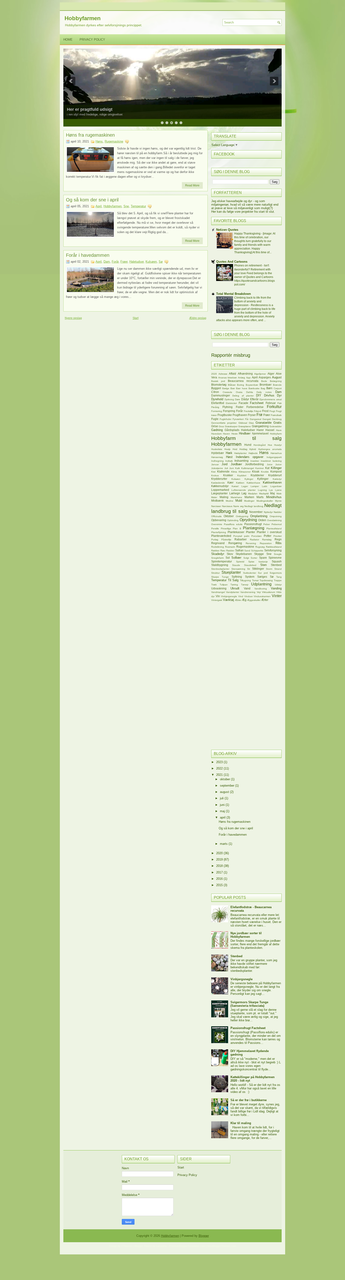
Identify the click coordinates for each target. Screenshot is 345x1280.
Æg (244, 599)
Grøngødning (260, 426)
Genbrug (277, 419)
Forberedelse (255, 406)
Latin (264, 486)
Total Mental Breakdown (233, 294)
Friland (257, 411)
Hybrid (252, 449)
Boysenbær (252, 385)
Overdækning (274, 520)
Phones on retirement (248, 265)
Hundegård (259, 445)
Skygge (259, 553)
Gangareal (255, 419)
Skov (230, 553)
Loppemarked (220, 489)
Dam (107, 261)
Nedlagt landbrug (253, 506)
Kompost (276, 471)
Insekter (254, 461)
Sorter (254, 558)
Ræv (222, 550)
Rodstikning (217, 547)
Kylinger (249, 479)
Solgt (246, 558)
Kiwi (213, 471)
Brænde (277, 385)
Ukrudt (234, 588)
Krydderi (241, 475)
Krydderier (257, 475)
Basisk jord (218, 381)
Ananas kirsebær (227, 377)
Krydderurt (275, 475)
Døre (237, 399)
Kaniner (259, 468)
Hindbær (244, 433)
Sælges (262, 576)
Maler (214, 497)
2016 (220, 878)
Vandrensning (247, 592)
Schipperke (257, 550)
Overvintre (216, 524)
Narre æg (238, 506)
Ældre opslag (197, 318)
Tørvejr (244, 584)
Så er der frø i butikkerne (248, 1100)
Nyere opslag (73, 318)
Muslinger (249, 501)
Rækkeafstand (274, 547)
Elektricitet (231, 403)
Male (279, 493)
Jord (224, 464)
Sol (228, 557)
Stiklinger (258, 568)
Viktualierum (268, 592)
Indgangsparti (274, 457)
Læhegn (234, 493)
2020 (214, 374)
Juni (231, 468)
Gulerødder (275, 426)
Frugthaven (240, 414)
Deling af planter (243, 395)
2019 (220, 859)
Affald (232, 373)
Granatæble (264, 422)
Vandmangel (218, 592)
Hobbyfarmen (83, 18)
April (99, 206)
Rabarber (240, 539)
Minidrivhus (274, 497)
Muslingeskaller (265, 501)
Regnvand (218, 543)
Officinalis (216, 516)
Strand (278, 569)
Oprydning (248, 520)
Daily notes (264, 392)
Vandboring (260, 588)
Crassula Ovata (232, 392)
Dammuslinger (220, 395)
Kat (267, 467)
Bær (232, 388)
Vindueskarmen (262, 596)
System (249, 576)
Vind (240, 596)
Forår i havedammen (87, 255)
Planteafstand (274, 528)
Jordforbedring (254, 464)
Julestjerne (217, 468)
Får (247, 419)
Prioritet (277, 536)
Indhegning (217, 461)
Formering (216, 411)
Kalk (237, 468)
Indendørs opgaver (250, 457)
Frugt (272, 411)
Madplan (252, 493)
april (223, 817)
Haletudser (136, 261)
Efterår (254, 399)
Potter (267, 535)
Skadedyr (217, 554)
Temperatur (138, 206)
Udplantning (261, 584)
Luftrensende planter (243, 490)
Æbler (238, 600)
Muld (238, 500)
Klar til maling (240, 1123)
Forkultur (274, 407)
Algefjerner (260, 374)
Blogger (204, 1236)
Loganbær (276, 486)
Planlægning (253, 528)
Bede (264, 381)
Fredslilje (248, 411)
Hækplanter (240, 453)
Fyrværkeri (238, 419)
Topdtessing (266, 580)
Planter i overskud (269, 532)
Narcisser (216, 506)
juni (223, 805)
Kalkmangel (247, 468)
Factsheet (257, 403)
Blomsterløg (218, 384)
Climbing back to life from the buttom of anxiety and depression (252, 301)
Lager (245, 486)
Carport (278, 388)
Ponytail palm (241, 536)
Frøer (123, 261)
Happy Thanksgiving (247, 233)
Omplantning (258, 516)
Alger (271, 373)
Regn (278, 539)
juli (222, 798)
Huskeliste (216, 449)
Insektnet (266, 461)
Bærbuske (254, 388)
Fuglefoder (225, 419)
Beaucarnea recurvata (243, 380)
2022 (220, 768)
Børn (269, 388)
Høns (99, 141)
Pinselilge (226, 528)
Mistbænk (217, 500)
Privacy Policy (92, 39)
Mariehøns (236, 497)
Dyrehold (217, 399)
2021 (220, 774)
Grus (221, 426)
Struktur (215, 573)
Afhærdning (245, 373)
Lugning (262, 490)
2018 (220, 866)
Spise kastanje (258, 561)
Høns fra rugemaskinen (90, 135)
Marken (249, 497)
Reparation (266, 543)
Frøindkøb (276, 415)
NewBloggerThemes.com (221, 1246)
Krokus (215, 475)
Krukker (228, 475)
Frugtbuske (225, 414)
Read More (192, 185)
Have (279, 430)
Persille (215, 528)
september (227, 785)
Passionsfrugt (253, 524)
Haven (226, 433)
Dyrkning (229, 399)
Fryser (252, 414)
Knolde (265, 471)
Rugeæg (260, 547)
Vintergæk (216, 600)
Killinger (276, 468)
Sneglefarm (217, 558)
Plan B (237, 528)
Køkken (240, 482)
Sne (126, 206)
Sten (263, 565)
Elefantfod (217, 402)
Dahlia (249, 392)
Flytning (227, 406)
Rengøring (235, 543)
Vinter (277, 596)
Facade (243, 402)
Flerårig (215, 407)
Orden (262, 520)
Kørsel (235, 486)
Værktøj (228, 600)
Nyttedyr (268, 512)
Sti (248, 569)
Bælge (225, 388)
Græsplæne (244, 426)
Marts (260, 497)
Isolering (277, 461)
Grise (214, 426)
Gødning (217, 430)
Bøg (263, 388)
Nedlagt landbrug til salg (246, 508)
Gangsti (266, 419)
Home (68, 39)
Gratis (277, 422)
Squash (277, 561)
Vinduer (248, 596)
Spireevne (275, 557)
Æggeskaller (254, 600)
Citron (215, 391)
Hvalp (227, 449)
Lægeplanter (219, 493)
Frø (259, 415)
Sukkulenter (249, 573)
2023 (220, 762)
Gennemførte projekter (224, 423)
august (225, 792)
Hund (247, 444)
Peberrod (277, 524)
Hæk (229, 453)
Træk (214, 584)
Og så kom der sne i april (92, 199)
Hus (270, 445)
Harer (260, 429)
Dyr (279, 395)
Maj (272, 493)
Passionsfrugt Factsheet (247, 1028)
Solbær (236, 557)
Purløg (214, 539)
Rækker (215, 550)
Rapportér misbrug (230, 355)
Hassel (269, 429)
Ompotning (276, 516)
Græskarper (231, 426)
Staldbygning (219, 564)
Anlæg (241, 377)
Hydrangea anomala (270, 449)
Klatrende (223, 471)
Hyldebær (217, 452)
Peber (266, 524)
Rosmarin (230, 547)
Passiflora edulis (233, 524)
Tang (279, 577)
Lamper (255, 486)
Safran (239, 550)
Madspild (264, 493)
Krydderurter (219, 478)
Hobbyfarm (276, 433)
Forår (115, 261)
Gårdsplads (232, 429)
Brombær (266, 384)
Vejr (259, 592)
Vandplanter (232, 592)
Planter (250, 532)
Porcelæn (256, 536)
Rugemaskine (114, 141)
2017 (220, 872)
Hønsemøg (217, 457)
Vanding (276, 588)
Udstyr (278, 584)
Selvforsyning (273, 550)
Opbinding (232, 520)
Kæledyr (277, 479)
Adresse (222, 374)
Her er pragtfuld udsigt (89, 109)
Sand (247, 550)
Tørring (234, 584)
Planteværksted (221, 535)
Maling (224, 497)
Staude (236, 565)
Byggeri (216, 388)
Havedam (216, 433)
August (277, 377)
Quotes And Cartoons (231, 261)
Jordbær (236, 464)
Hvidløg (243, 449)
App (248, 377)
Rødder (230, 550)
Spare (263, 557)
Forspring (229, 410)
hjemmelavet (260, 433)
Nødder (278, 512)
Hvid (235, 449)
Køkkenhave (253, 482)
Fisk (279, 403)
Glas (251, 423)
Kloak (255, 471)
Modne (229, 501)
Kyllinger (262, 478)
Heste (234, 433)
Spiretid (240, 561)
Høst (229, 457)
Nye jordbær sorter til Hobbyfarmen (246, 934)
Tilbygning (245, 580)
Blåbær (232, 385)
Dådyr (245, 399)
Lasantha (161, 1246)
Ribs (279, 543)
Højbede (253, 453)
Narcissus (227, 506)
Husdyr (278, 445)
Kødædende (218, 482)
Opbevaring (218, 520)
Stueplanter (231, 572)
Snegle (278, 554)
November (256, 511)
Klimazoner (245, 471)
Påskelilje (226, 539)
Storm (269, 569)
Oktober (229, 516)
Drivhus (269, 395)
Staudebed (250, 565)
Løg (244, 493)
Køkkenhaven (272, 482)
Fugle (214, 418)
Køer (230, 482)
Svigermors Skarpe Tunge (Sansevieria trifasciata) (249, 1003)
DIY (258, 395)
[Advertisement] (246, 675)
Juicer (278, 464)
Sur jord (263, 573)
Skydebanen (244, 553)
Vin (218, 596)
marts (224, 844)
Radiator (254, 539)
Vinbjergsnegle (229, 596)
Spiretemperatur (221, 561)
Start (135, 318)
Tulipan (224, 584)
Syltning (237, 576)
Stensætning (238, 569)
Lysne (278, 490)
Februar (271, 402)
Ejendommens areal (271, 399)
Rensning (251, 543)
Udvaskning (218, 588)
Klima (234, 471)
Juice (269, 464)
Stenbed (276, 564)
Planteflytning (218, 532)
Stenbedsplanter (220, 569)
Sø (161, 261)
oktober (225, 779)
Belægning (276, 381)
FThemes (126, 1246)
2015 (220, 885)
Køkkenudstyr (220, 486)
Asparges (265, 377)
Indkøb (229, 461)
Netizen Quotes (227, 229)
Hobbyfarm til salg (246, 438)
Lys (271, 490)
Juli (226, 468)
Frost (265, 410)
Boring (240, 385)
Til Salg (233, 580)
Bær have (241, 388)
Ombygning (242, 516)
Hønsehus (276, 453)
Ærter (264, 599)
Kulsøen (151, 261)
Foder (239, 406)
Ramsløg (267, 539)
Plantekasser (236, 532)
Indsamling (241, 460)
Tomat (255, 580)
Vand (247, 588)
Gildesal (242, 423)
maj (223, 811)
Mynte (278, 501)
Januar (215, 464)
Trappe (278, 580)
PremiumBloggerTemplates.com (187, 1246)
